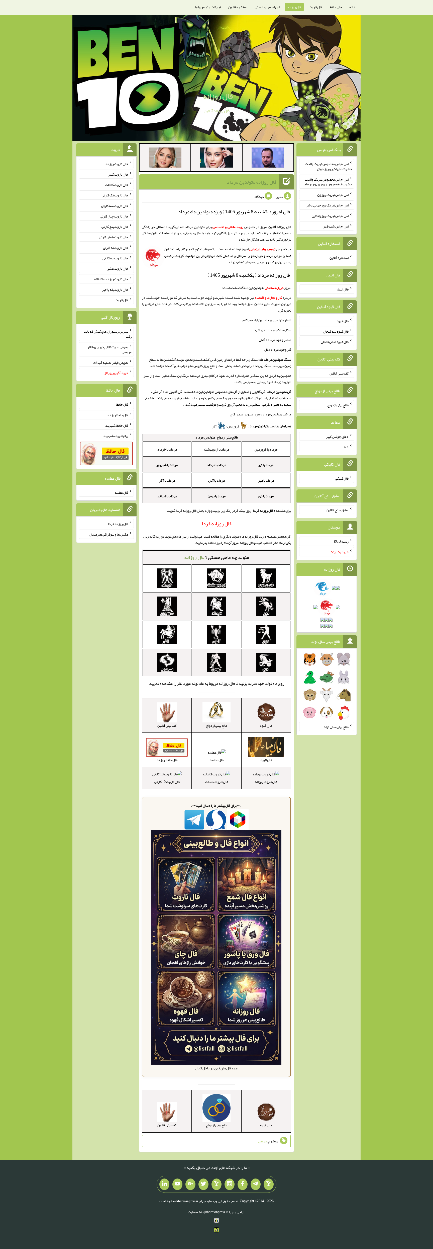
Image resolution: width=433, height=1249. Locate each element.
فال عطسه (217, 759)
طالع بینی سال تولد (336, 726)
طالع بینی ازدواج (338, 404)
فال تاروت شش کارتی (113, 237)
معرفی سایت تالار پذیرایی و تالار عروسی (109, 349)
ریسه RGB (341, 541)
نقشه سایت (195, 1211)
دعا (346, 446)
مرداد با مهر (266, 480)
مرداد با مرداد (216, 464)
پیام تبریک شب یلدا (115, 435)
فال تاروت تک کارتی (115, 195)
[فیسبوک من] (243, 1184)
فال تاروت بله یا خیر (115, 289)
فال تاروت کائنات (216, 781)
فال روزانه (294, 7)
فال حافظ (336, 7)
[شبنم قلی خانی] (165, 158)
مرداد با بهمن (217, 495)
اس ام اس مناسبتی (267, 7)
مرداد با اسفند (167, 495)
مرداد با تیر (265, 464)
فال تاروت (315, 7)
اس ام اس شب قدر (336, 226)
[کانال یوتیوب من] (177, 1184)
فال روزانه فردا (118, 523)
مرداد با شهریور (167, 464)
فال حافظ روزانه (117, 414)
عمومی (262, 1141)
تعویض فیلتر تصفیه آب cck (110, 362)
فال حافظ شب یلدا (116, 425)
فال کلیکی (342, 478)
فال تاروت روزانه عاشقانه (111, 278)
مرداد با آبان (216, 480)
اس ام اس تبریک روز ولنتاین (330, 215)
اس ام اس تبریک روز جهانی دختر (327, 205)
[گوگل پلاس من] (190, 1184)
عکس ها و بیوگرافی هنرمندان (108, 534)
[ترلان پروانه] (216, 158)
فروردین (233, 426)
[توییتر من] (203, 1184)
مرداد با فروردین (266, 449)
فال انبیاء (343, 289)
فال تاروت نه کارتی (115, 247)
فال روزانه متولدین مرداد (251, 182)
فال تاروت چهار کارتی (114, 215)
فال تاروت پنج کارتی (114, 226)
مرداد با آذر (167, 480)
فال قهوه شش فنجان (335, 341)
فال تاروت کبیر (118, 174)
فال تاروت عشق (117, 268)
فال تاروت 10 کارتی (167, 781)
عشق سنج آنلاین (338, 509)
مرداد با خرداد (167, 449)
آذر (214, 426)
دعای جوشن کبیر (337, 436)
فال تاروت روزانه (266, 781)
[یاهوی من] (269, 1184)
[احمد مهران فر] (268, 158)
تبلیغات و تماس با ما (208, 7)
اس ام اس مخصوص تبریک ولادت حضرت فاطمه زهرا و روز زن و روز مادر (327, 182)
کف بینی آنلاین (339, 373)
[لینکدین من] (164, 1184)
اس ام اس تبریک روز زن (333, 194)
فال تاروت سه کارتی (114, 205)
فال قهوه (343, 320)
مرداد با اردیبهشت (216, 449)
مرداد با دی (266, 495)
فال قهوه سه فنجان (336, 331)
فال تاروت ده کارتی (115, 257)
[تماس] (216, 1184)
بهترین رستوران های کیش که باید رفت (108, 334)
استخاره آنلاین (237, 7)
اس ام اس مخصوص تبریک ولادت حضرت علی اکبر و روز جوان (328, 166)
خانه (352, 7)
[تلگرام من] (256, 1184)
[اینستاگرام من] (230, 1184)
